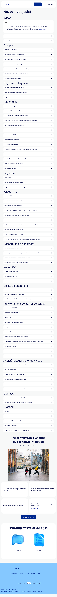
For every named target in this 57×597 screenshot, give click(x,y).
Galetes (16, 591)
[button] (43, 4)
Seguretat (29, 591)
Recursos (33, 573)
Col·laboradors (13, 573)
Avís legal (11, 591)
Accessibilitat (4, 591)
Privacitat (23, 591)
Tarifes (38, 573)
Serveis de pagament (37, 591)
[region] (28, 28)
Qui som (27, 573)
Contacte (21, 573)
